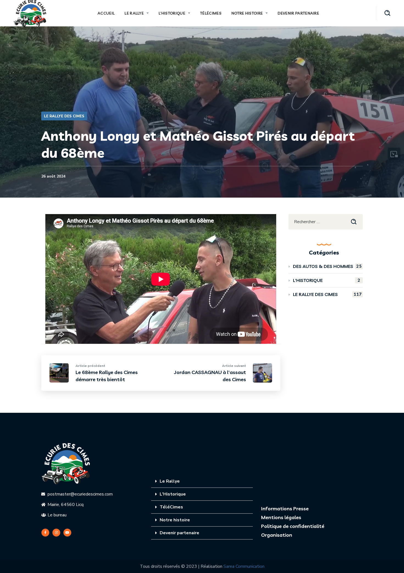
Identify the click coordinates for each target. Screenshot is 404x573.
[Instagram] (56, 532)
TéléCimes (171, 507)
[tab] (202, 481)
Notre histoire (175, 520)
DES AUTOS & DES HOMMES (327, 266)
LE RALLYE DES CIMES (64, 116)
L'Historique (173, 494)
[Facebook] (45, 532)
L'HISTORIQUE (326, 280)
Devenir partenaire (179, 533)
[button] (387, 13)
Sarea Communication (243, 566)
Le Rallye (170, 481)
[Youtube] (67, 532)
